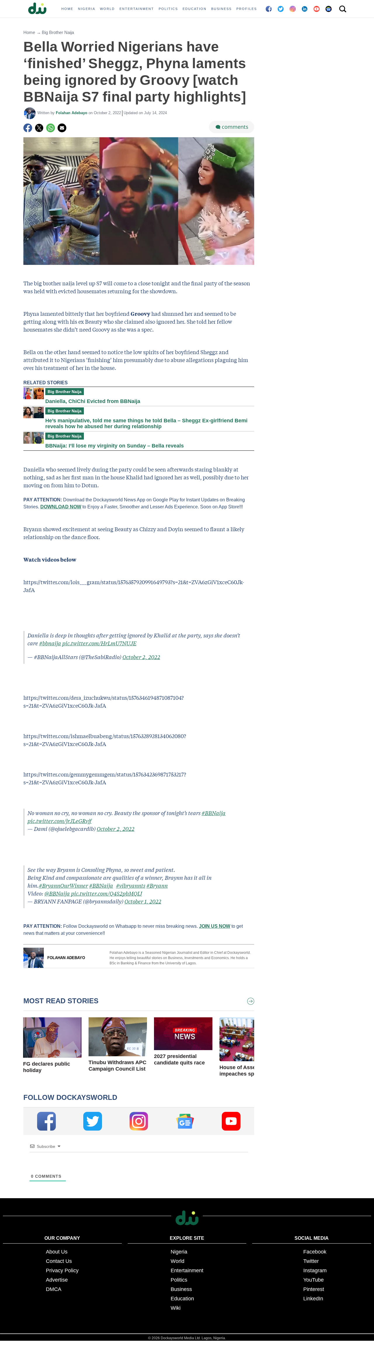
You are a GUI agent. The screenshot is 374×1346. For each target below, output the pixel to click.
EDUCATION (195, 9)
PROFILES (246, 9)
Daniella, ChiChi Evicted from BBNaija (92, 401)
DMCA (53, 1289)
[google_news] (185, 1121)
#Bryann (157, 885)
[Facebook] (27, 128)
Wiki (176, 1308)
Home (29, 32)
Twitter (311, 1261)
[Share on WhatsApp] (50, 128)
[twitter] (92, 1121)
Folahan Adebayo (72, 113)
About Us (56, 1252)
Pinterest (313, 1289)
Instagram (315, 1270)
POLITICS (168, 9)
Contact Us (59, 1261)
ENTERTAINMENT (137, 9)
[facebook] (46, 1121)
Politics (179, 1280)
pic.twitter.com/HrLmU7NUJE (99, 643)
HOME (67, 9)
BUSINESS (221, 9)
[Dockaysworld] (39, 9)
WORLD (107, 9)
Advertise (57, 1280)
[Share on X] (39, 128)
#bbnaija (50, 643)
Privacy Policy (62, 1270)
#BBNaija (214, 813)
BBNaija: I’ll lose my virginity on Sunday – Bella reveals (114, 446)
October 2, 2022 (141, 657)
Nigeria (179, 1252)
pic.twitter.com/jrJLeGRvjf (59, 820)
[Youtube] (231, 1121)
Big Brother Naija (58, 32)
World (177, 1261)
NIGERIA (86, 9)
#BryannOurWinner (63, 885)
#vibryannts (130, 885)
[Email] (62, 128)
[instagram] (138, 1121)
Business (181, 1289)
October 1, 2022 (142, 901)
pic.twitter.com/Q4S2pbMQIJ (106, 893)
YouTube (313, 1280)
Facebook (314, 1252)
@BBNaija (57, 893)
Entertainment (187, 1270)
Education (182, 1299)
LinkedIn (313, 1299)
